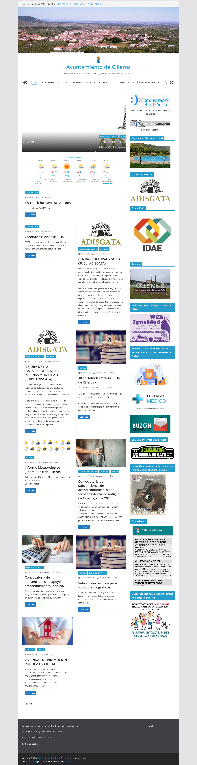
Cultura (82, 368)
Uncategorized (32, 193)
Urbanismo (51, 136)
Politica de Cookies (30, 744)
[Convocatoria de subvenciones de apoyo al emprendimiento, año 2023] (47, 549)
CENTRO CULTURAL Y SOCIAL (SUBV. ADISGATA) (79, 4)
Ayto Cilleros (47, 654)
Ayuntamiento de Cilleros (98, 67)
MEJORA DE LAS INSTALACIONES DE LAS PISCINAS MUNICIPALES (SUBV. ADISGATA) (43, 372)
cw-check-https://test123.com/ (48, 202)
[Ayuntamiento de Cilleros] (25, 82)
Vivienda (115, 471)
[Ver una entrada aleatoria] (171, 82)
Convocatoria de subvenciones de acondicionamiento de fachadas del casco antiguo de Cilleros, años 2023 (99, 489)
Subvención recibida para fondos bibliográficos (97, 585)
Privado (150, 726)
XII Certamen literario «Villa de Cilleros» (99, 380)
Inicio (34, 82)
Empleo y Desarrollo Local (78, 82)
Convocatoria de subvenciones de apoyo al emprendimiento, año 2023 (46, 581)
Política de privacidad (144, 82)
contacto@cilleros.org (70, 726)
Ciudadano (104, 82)
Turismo (122, 82)
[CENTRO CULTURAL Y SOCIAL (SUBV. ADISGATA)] (74, 95)
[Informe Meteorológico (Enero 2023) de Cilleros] (47, 446)
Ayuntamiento (49, 82)
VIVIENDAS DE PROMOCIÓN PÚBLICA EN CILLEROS (46, 661)
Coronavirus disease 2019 (44, 236)
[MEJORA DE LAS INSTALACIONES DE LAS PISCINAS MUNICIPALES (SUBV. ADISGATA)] (47, 341)
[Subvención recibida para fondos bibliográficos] (101, 552)
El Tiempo (29, 457)
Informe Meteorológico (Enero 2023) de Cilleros (43, 469)
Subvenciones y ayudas (35, 136)
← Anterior (27, 703)
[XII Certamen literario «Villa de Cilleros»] (101, 347)
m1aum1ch (46, 197)
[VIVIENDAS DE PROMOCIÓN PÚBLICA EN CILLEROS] (47, 631)
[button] (57, 82)
